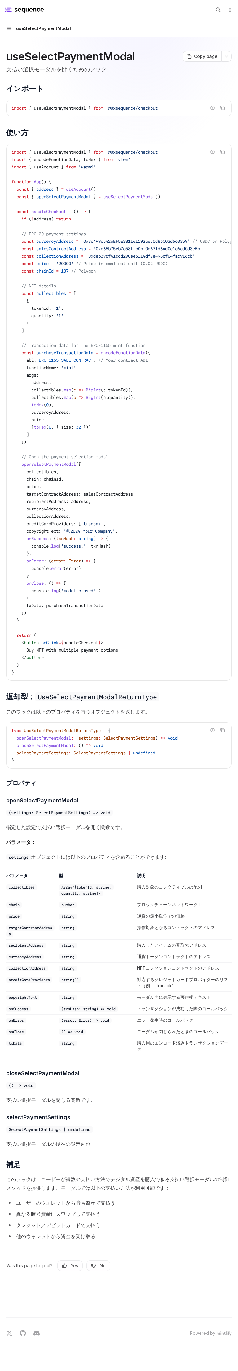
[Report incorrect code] (213, 108)
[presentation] (119, 412)
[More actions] (230, 10)
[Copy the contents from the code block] (222, 108)
